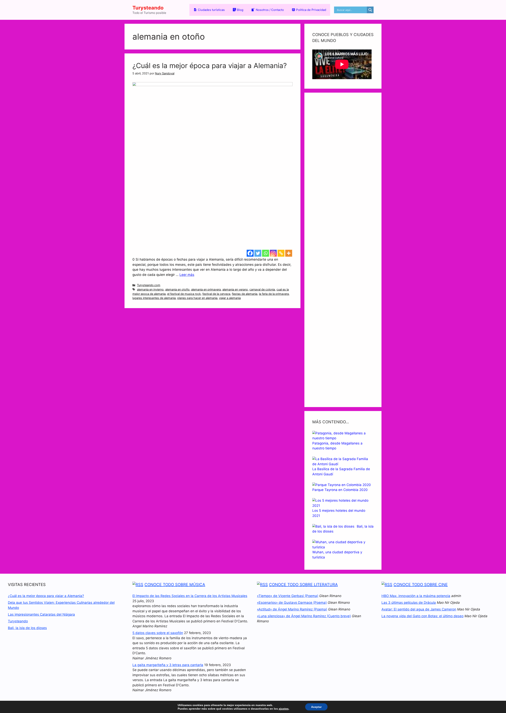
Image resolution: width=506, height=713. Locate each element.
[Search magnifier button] (370, 10)
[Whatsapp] (265, 253)
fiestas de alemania (244, 293)
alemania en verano (235, 289)
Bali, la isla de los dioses (27, 628)
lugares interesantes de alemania (154, 298)
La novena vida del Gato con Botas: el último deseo (422, 616)
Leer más (186, 275)
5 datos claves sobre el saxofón (157, 633)
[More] (288, 253)
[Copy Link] (281, 253)
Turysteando (147, 8)
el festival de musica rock (184, 293)
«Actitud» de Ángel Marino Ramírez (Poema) (292, 609)
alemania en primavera (206, 289)
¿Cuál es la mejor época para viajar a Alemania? (209, 65)
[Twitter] (257, 253)
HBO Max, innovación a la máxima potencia (415, 596)
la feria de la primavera (274, 293)
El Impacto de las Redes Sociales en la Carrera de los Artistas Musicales (189, 596)
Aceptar (316, 706)
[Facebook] (250, 253)
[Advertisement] (343, 250)
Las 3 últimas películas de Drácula (408, 603)
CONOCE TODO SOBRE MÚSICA (174, 584)
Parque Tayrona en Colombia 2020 (340, 490)
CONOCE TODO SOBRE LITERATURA (303, 584)
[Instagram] (273, 253)
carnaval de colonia (262, 289)
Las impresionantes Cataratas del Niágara (41, 614)
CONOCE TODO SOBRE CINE (421, 584)
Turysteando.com (148, 285)
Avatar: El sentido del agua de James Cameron (418, 609)
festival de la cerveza (216, 293)
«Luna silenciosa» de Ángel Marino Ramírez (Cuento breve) (304, 616)
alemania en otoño (177, 289)
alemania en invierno (150, 289)
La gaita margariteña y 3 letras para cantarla (167, 665)
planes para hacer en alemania (197, 298)
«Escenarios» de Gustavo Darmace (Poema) (292, 603)
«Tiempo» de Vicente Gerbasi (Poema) (287, 596)
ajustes (284, 708)
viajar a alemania (230, 298)
